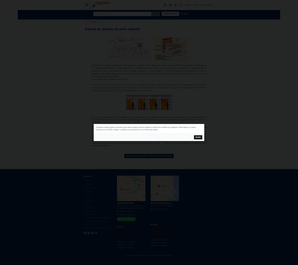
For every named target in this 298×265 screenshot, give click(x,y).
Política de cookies (151, 130)
